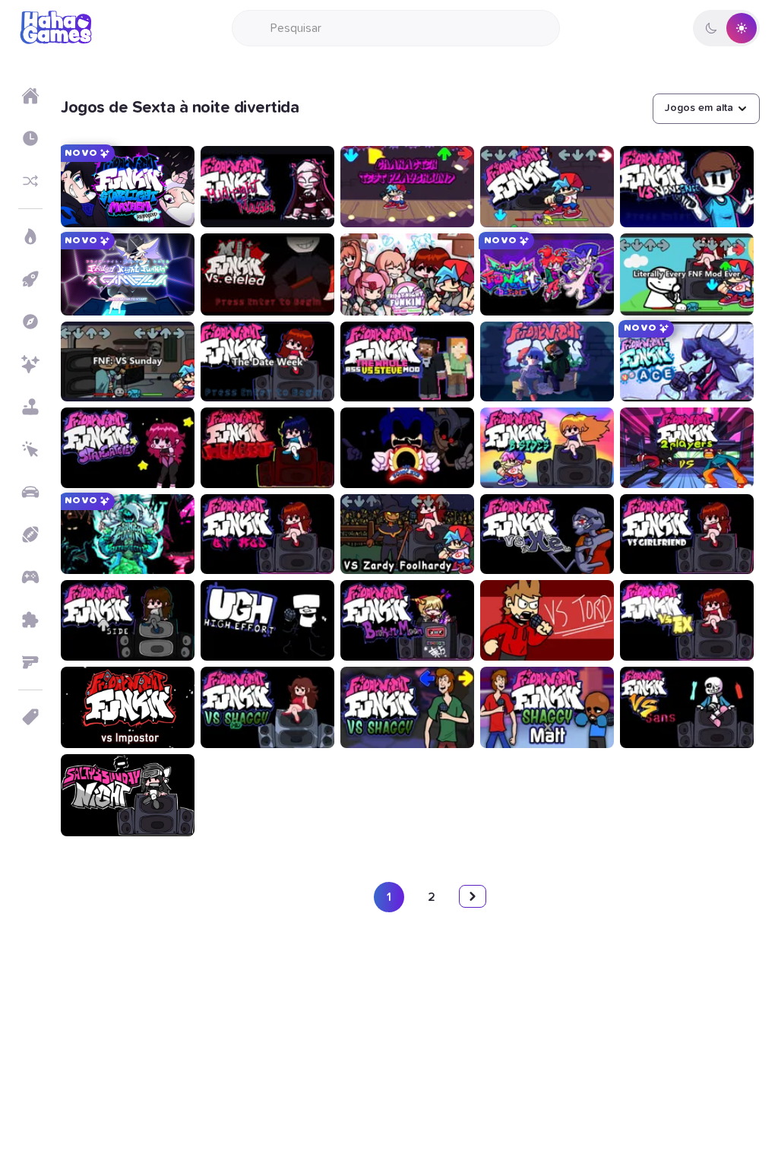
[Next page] (472, 896)
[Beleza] (30, 364)
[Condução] (30, 492)
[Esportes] (30, 534)
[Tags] (30, 717)
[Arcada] (30, 279)
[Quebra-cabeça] (30, 619)
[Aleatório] (30, 181)
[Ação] (30, 236)
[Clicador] (30, 449)
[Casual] (30, 406)
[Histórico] (30, 138)
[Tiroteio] (30, 662)
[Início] (30, 96)
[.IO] (30, 577)
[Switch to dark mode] (726, 28)
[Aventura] (30, 321)
